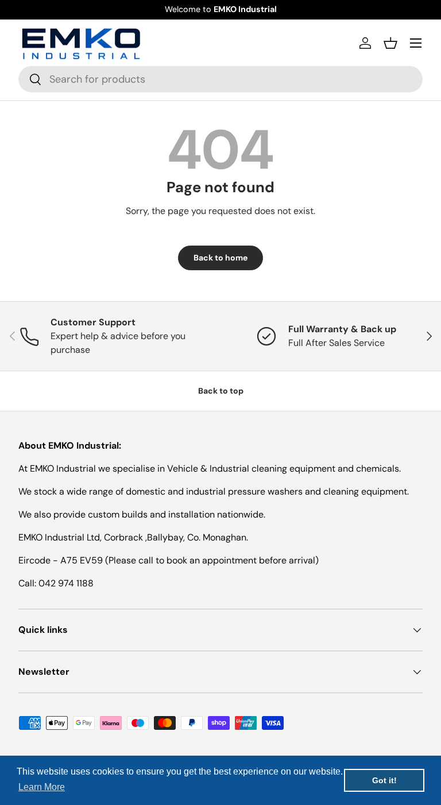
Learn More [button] (41, 787)
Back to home (220, 257)
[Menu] (415, 43)
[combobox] (220, 79)
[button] (390, 43)
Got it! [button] (384, 780)
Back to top (220, 391)
